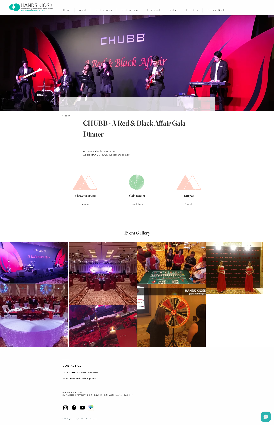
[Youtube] (82, 408)
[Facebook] (74, 408)
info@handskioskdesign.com (83, 378)
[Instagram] (65, 408)
